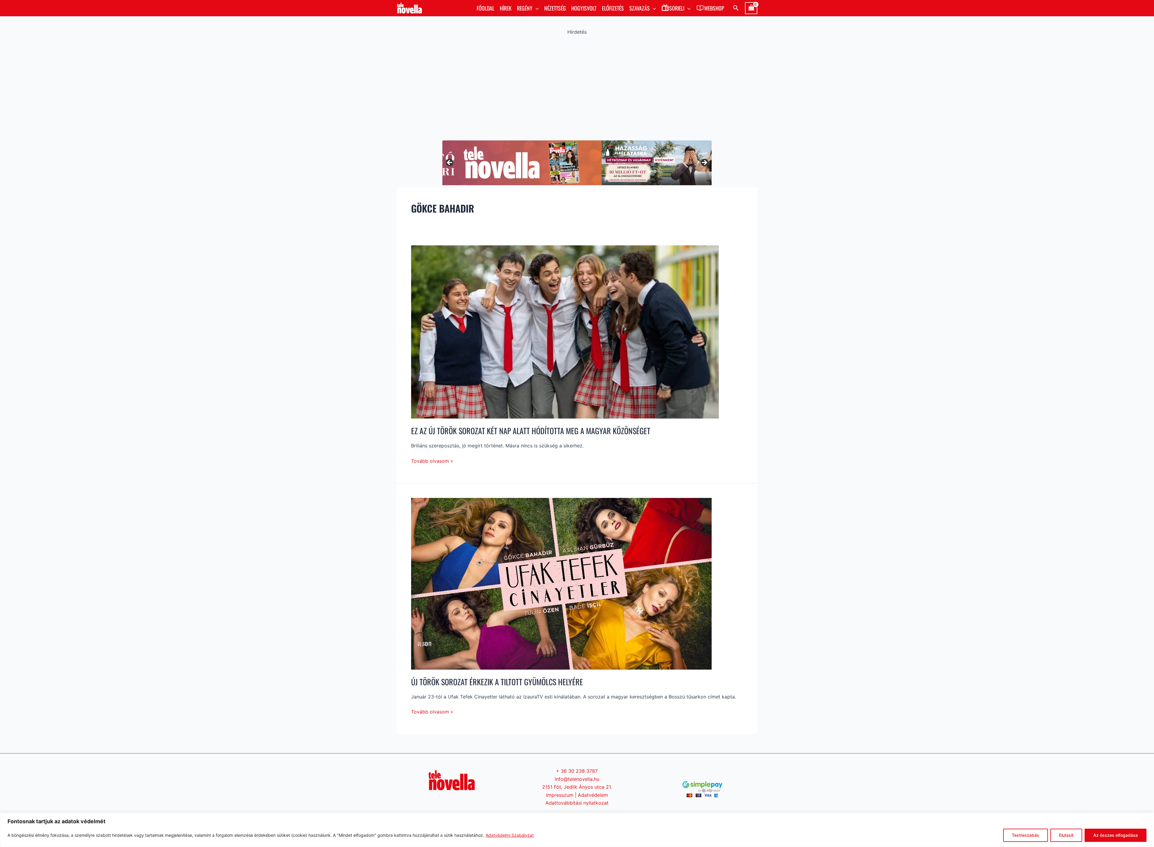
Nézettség (555, 8)
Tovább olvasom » (432, 460)
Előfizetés (613, 8)
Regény (525, 8)
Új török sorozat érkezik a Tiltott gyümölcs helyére (497, 682)
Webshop (714, 8)
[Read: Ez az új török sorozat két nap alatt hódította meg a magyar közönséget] (565, 331)
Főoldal (485, 8)
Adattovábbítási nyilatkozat (577, 803)
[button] (536, 8)
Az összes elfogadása (1115, 835)
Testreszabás (1025, 835)
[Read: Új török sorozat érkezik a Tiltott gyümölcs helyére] (561, 583)
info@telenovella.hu (577, 779)
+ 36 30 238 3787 (577, 771)
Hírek (505, 8)
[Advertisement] (577, 86)
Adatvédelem (593, 795)
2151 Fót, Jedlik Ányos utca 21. (577, 787)
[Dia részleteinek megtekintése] (577, 162)
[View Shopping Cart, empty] (751, 8)
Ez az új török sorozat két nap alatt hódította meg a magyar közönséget (530, 431)
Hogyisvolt (584, 8)
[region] (577, 829)
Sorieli (676, 8)
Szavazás (639, 8)
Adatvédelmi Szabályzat (510, 835)
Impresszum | (562, 795)
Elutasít (1066, 835)
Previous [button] (449, 162)
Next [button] (704, 162)
